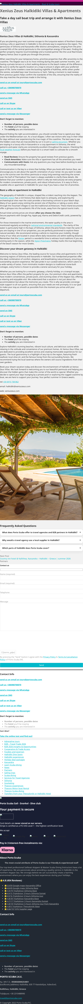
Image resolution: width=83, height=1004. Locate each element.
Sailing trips (9, 772)
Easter (21, 238)
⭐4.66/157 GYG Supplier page (18, 909)
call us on (7, 103)
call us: (10, 87)
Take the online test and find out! (16, 736)
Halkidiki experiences (14, 757)
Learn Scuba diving (13, 765)
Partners (4, 561)
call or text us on (11, 108)
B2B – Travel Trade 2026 (15, 744)
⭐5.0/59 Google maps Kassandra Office (22, 885)
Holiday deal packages (14, 759)
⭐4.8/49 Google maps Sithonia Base (21, 888)
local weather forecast (10, 149)
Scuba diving (10, 775)
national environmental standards (46, 225)
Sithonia (8, 780)
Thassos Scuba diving (14, 791)
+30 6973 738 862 (11, 381)
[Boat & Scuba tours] (30, 4)
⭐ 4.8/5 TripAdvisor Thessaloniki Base (22, 906)
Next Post (35, 557)
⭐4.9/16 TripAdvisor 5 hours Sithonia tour (23, 896)
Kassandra (9, 762)
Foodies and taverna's (14, 751)
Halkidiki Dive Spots (13, 754)
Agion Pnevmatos (43, 241)
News (6, 767)
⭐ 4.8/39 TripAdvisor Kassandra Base (21, 898)
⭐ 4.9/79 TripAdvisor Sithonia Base (20, 890)
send (6, 98)
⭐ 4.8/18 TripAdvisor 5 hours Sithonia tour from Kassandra (31, 903)
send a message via (14, 93)
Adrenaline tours (12, 741)
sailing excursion (59, 141)
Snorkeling (9, 783)
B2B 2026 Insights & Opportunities (20, 746)
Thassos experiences (13, 785)
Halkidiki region (7, 197)
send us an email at (21, 82)
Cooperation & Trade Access (17, 749)
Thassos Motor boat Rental (16, 788)
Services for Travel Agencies (17, 778)
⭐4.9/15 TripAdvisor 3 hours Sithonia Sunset (25, 893)
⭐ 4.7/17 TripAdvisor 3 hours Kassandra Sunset (26, 901)
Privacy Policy (49, 657)
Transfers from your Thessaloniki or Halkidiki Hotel (27, 793)
